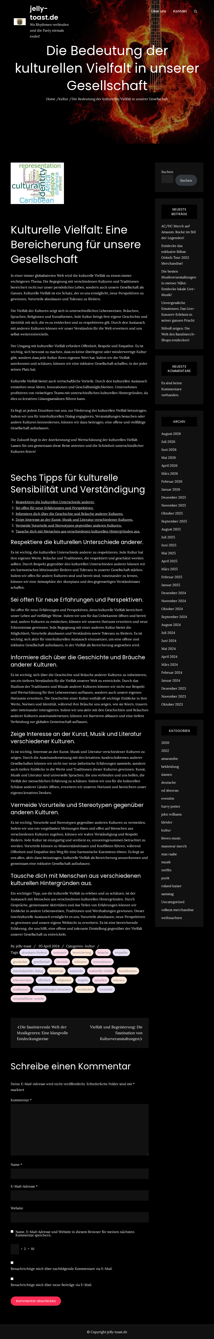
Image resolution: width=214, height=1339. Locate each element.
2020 (165, 743)
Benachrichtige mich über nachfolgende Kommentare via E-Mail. (61, 1269)
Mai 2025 (168, 553)
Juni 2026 (168, 449)
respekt (83, 980)
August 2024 (171, 625)
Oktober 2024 (172, 609)
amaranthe (169, 758)
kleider (166, 822)
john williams (171, 814)
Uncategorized (173, 902)
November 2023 (173, 696)
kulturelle (76, 971)
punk (165, 878)
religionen (64, 980)
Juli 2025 (168, 537)
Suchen (167, 172)
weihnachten (171, 918)
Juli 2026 (168, 441)
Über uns (158, 11)
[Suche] (195, 11)
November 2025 (173, 505)
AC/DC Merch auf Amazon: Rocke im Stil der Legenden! (178, 232)
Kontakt (180, 11)
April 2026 (169, 465)
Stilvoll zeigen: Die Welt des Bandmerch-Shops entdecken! (178, 334)
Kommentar (21, 1100)
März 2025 (169, 569)
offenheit (44, 980)
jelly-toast (23, 946)
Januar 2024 (170, 680)
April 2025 (169, 561)
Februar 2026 (171, 481)
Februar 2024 (171, 672)
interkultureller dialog (28, 971)
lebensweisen (22, 980)
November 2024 (173, 601)
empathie (121, 952)
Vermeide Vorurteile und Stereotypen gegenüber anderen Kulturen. (69, 525)
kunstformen (128, 971)
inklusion (80, 962)
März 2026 (169, 473)
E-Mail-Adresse (24, 1186)
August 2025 (171, 529)
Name (16, 1164)
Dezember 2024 (173, 593)
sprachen (100, 980)
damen (166, 774)
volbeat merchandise (177, 910)
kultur (90, 946)
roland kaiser (171, 886)
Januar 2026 (170, 489)
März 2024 (169, 664)
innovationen (102, 962)
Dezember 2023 (173, 688)
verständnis (85, 989)
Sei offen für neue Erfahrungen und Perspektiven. (55, 508)
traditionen (20, 989)
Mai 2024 (168, 648)
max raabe (169, 854)
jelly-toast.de (44, 13)
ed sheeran (170, 790)
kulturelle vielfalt (101, 971)
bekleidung (170, 766)
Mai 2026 (168, 457)
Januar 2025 (170, 585)
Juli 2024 (168, 633)
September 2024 (174, 617)
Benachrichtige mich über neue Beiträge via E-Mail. (51, 1285)
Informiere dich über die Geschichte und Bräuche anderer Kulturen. (69, 514)
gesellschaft (42, 962)
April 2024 (169, 656)
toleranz (119, 980)
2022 (165, 750)
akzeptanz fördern (34, 952)
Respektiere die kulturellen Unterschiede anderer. (55, 502)
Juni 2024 (168, 640)
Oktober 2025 (172, 513)
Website (17, 1208)
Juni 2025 (168, 545)
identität (62, 962)
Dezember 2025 (173, 497)
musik (166, 862)
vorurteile (106, 989)
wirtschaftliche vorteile (28, 998)
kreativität (56, 971)
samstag (167, 894)
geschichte (20, 962)
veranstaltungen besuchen (53, 989)
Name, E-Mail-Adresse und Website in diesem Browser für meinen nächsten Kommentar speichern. (74, 1233)
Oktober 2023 (172, 704)
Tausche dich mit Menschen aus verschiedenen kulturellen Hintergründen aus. (78, 531)
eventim (167, 798)
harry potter (170, 806)
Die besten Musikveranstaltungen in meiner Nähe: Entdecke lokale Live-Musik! (178, 283)
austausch (59, 952)
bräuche (103, 952)
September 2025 (174, 521)
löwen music (171, 838)
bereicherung (82, 952)
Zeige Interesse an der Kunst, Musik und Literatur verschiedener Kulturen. (74, 519)
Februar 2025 (171, 577)
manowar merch (174, 846)
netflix (166, 870)
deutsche (168, 782)
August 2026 (171, 434)
